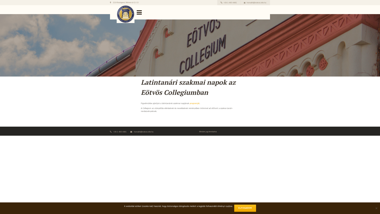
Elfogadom (245, 208)
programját (195, 103)
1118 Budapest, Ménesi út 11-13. (126, 2)
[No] (376, 208)
